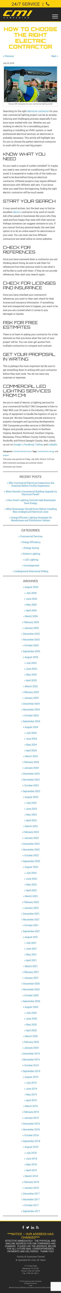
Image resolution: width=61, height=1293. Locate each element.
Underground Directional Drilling (31, 571)
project (6, 455)
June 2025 (31, 668)
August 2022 (31, 867)
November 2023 (31, 779)
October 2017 (31, 1205)
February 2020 (31, 1042)
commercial (43, 451)
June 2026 (31, 598)
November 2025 (31, 639)
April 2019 (31, 1100)
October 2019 (31, 1065)
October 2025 (31, 645)
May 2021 (31, 954)
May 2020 (31, 1024)
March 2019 (31, 1106)
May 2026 (31, 604)
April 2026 (31, 610)
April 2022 (31, 890)
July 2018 (31, 1152)
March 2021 (31, 966)
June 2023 (31, 808)
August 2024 (31, 727)
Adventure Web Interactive (43, 1288)
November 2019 (31, 1059)
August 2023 (31, 797)
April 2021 (31, 960)
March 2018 (31, 1176)
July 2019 (31, 1082)
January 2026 (31, 628)
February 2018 (31, 1182)
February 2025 (31, 692)
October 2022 (31, 855)
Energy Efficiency (31, 542)
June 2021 (31, 948)
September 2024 (31, 721)
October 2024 (31, 715)
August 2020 (31, 1007)
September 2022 (31, 861)
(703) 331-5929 (33, 1271)
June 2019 (31, 1088)
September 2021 (31, 931)
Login (30, 1285)
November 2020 (31, 989)
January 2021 (31, 977)
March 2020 (31, 1036)
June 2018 (31, 1158)
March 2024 (31, 756)
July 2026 (31, 593)
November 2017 (31, 1199)
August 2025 (31, 657)
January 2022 (31, 908)
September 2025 (31, 651)
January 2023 (31, 838)
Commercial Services (22, 451)
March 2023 (31, 826)
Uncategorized (31, 565)
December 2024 (31, 703)
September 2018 (31, 1141)
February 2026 (31, 622)
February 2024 (31, 762)
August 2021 (31, 937)
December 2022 (31, 843)
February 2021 (31, 972)
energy (51, 451)
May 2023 (31, 814)
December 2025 (31, 633)
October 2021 (31, 925)
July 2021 (31, 942)
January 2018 (31, 1187)
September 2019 (31, 1071)
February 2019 (31, 1112)
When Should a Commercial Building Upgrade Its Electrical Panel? (31, 493)
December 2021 (31, 913)
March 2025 (31, 686)
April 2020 (31, 1030)
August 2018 (31, 1147)
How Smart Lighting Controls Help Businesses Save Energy (31, 502)
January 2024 (31, 767)
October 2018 (31, 1135)
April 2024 (31, 750)
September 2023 (31, 791)
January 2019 (31, 1117)
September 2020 (31, 1001)
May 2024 (31, 744)
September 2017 (31, 1211)
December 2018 (31, 1123)
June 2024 (31, 738)
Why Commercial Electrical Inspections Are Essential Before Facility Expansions (31, 484)
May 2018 (31, 1164)
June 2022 (31, 878)
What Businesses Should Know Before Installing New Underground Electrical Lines (31, 510)
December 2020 (31, 983)
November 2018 (31, 1129)
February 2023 (31, 832)
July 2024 (31, 733)
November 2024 (31, 709)
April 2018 (31, 1170)
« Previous (8, 56)
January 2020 (31, 1047)
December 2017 (31, 1193)
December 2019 (31, 1053)
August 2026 (31, 587)
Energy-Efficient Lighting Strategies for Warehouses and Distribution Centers (31, 519)
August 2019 (31, 1077)
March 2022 (31, 896)
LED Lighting (31, 559)
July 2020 (31, 1012)
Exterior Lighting (31, 553)
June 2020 (31, 1018)
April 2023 (31, 820)
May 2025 (31, 674)
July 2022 (31, 873)
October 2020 (31, 995)
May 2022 (31, 884)
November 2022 (31, 849)
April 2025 (31, 680)
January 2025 (31, 698)
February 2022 (31, 902)
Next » (54, 56)
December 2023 (31, 773)
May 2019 (31, 1094)
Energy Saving (31, 548)
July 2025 (31, 663)
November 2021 (31, 919)
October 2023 (31, 785)
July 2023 (31, 802)
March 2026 (31, 616)
